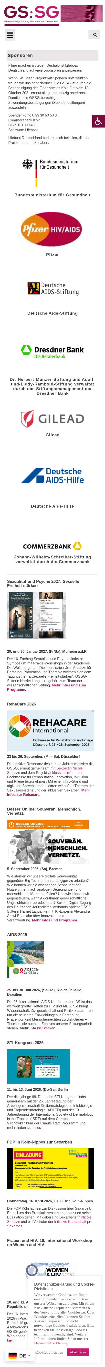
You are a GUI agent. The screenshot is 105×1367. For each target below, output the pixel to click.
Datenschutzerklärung (51, 1343)
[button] (98, 121)
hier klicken (46, 1028)
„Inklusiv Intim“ (59, 772)
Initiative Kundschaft (70, 1221)
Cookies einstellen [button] (49, 1352)
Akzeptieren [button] (78, 1352)
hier (37, 1127)
